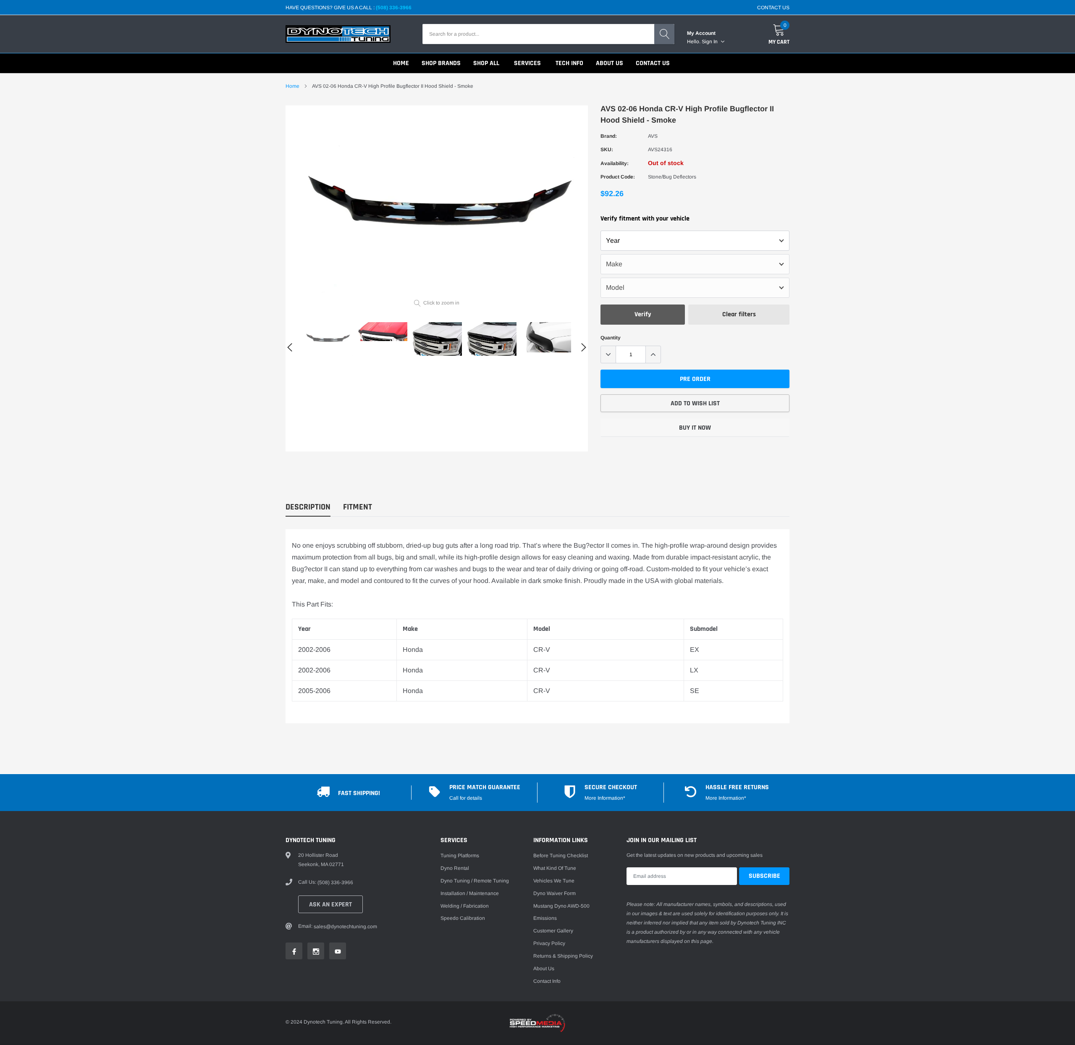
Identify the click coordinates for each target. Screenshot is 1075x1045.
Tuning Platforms (459, 856)
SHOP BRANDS (441, 63)
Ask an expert (330, 904)
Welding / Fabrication (464, 906)
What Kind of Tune (554, 868)
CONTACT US (773, 7)
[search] (664, 34)
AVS (653, 136)
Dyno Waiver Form (554, 893)
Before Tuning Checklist (560, 856)
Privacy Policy (549, 943)
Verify (643, 314)
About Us (543, 968)
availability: (614, 163)
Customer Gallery (553, 931)
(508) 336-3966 (394, 8)
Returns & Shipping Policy (563, 956)
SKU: (606, 149)
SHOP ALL (486, 63)
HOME (401, 63)
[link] (327, 339)
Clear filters (739, 314)
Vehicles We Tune (553, 881)
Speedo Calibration (462, 918)
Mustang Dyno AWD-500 (561, 906)
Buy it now (695, 427)
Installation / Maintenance (469, 893)
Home (292, 86)
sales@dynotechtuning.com (345, 926)
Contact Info (547, 981)
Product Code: (617, 177)
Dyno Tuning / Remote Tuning (474, 881)
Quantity (610, 338)
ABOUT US (609, 63)
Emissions (545, 918)
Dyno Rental (454, 868)
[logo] (338, 34)
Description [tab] (308, 507)
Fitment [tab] (357, 507)
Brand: (608, 136)
